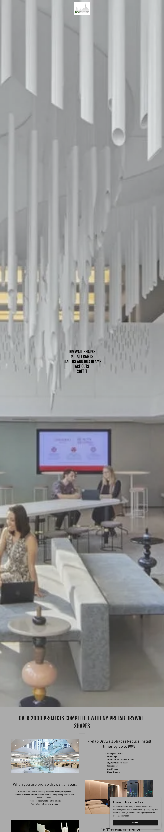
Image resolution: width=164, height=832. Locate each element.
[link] (82, 8)
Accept (135, 823)
